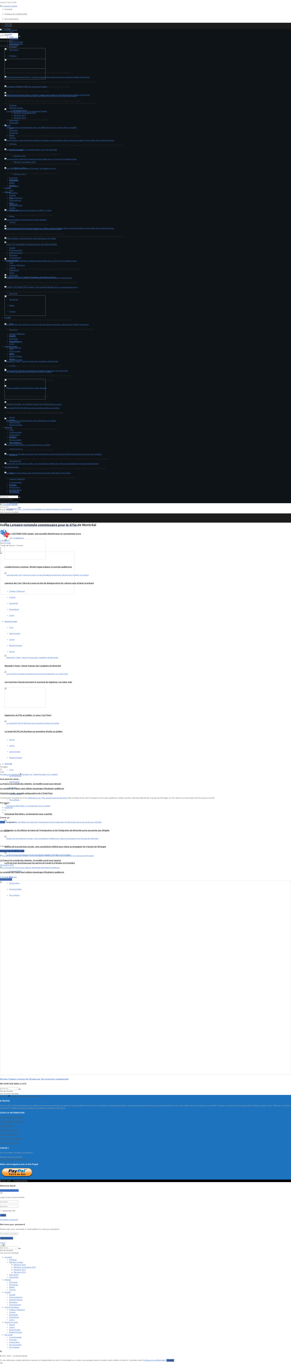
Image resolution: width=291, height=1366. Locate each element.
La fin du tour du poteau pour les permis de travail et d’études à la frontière (40, 863)
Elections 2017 (20, 115)
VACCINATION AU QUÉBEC (11, 1139)
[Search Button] (19, 36)
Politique (13, 47)
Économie (13, 293)
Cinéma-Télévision (17, 479)
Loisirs (12, 639)
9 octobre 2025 (6, 877)
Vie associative (15, 440)
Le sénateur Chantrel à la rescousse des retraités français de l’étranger (37, 72)
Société (8, 317)
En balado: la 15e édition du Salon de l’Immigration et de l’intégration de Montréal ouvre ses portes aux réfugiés (57, 830)
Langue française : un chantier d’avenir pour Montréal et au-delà (34, 233)
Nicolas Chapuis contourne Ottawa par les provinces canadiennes (34, 1079)
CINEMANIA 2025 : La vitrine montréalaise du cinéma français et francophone (40, 517)
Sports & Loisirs (11, 621)
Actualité (8, 26)
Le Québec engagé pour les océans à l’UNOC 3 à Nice (29, 215)
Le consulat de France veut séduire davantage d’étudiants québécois (32, 788)
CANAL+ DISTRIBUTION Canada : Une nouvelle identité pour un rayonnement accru (43, 533)
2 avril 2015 (5, 540)
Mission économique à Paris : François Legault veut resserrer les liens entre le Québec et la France (50, 103)
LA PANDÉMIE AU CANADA (11, 1117)
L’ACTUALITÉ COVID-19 (10, 1143)
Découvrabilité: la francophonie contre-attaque (26, 224)
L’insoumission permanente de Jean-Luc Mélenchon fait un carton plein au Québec (43, 135)
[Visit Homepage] (8, 6)
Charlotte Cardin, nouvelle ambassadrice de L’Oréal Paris (26, 793)
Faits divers (14, 44)
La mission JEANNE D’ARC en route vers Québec (27, 119)
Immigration (14, 782)
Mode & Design (15, 645)
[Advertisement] (41, 12)
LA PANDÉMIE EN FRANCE (11, 1121)
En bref (8, 543)
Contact (8, 28)
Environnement (15, 198)
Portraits (13, 877)
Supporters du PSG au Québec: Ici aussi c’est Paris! (28, 715)
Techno (12, 222)
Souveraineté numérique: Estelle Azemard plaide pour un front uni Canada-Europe (42, 269)
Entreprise (13, 133)
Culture (12, 597)
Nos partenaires (12, 19)
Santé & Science (15, 359)
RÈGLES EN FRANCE (8, 1134)
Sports (12, 651)
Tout (11, 31)
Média (11, 135)
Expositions (14, 609)
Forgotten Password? (9, 1219)
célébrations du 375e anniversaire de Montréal (47, 798)
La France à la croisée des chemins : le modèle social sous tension (30, 783)
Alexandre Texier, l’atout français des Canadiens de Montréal (33, 665)
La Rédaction (18, 538)
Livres (11, 615)
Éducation (13, 193)
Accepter (170, 1360)
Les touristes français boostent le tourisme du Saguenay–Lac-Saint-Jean (38, 682)
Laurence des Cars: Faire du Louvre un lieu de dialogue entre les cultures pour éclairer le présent (49, 329)
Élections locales (16, 42)
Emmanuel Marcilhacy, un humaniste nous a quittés (28, 814)
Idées (11, 203)
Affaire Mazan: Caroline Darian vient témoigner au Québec (31, 429)
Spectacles (13, 603)
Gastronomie (14, 633)
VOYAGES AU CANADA (9, 1130)
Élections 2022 (20, 156)
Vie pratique (14, 800)
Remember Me (9, 1210)
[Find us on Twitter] (1, 50)
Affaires (8, 125)
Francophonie (15, 347)
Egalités (12, 195)
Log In (2, 1242)
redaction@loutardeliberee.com (13, 1159)
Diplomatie (13, 37)
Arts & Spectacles (12, 260)
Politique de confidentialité (154, 1360)
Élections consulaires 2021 (25, 162)
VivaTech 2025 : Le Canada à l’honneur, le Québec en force (31, 285)
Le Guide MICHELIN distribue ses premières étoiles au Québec (34, 731)
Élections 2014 (20, 118)
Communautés (15, 775)
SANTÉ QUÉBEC (7, 1126)
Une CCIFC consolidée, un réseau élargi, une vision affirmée (32, 252)
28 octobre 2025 (7, 865)
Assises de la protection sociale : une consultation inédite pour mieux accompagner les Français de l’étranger (55, 846)
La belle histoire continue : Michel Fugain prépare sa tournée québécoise (38, 319)
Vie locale (8, 764)
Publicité (8, 24)
